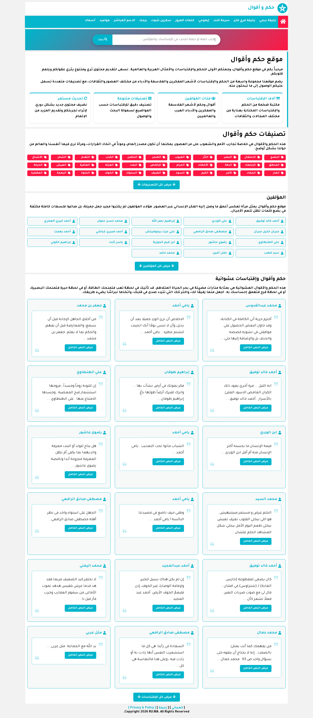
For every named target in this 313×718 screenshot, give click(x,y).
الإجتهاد (250, 165)
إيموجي (203, 20)
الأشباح (37, 157)
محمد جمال (267, 633)
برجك (143, 20)
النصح (274, 157)
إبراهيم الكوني (61, 242)
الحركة (38, 165)
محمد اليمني (91, 566)
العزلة (109, 165)
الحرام (180, 165)
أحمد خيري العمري (57, 221)
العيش (61, 165)
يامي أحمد (181, 306)
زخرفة (163, 708)
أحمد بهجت (62, 231)
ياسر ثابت (116, 242)
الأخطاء (203, 165)
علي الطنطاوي (268, 242)
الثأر (205, 157)
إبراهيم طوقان (177, 372)
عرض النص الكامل (255, 347)
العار (276, 173)
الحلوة (85, 173)
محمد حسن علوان (110, 221)
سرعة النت (221, 20)
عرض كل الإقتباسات (157, 697)
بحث (101, 39)
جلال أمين (220, 253)
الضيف (156, 173)
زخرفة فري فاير (244, 20)
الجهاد (251, 173)
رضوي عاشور (217, 242)
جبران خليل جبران (266, 231)
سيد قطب (271, 253)
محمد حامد (167, 253)
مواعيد (104, 20)
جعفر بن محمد (89, 306)
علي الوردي (219, 221)
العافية (85, 165)
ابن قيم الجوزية (164, 242)
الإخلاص (155, 165)
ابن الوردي (268, 433)
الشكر (62, 157)
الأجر (229, 173)
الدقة (228, 165)
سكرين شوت (161, 20)
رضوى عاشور (90, 433)
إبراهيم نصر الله (163, 221)
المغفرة (36, 173)
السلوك (131, 173)
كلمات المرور (184, 20)
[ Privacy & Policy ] (142, 708)
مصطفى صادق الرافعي (210, 231)
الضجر (156, 157)
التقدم (85, 157)
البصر (228, 157)
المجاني (177, 708)
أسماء (90, 20)
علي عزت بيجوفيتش (160, 231)
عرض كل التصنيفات (156, 185)
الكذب (109, 157)
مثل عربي (94, 633)
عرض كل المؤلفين (156, 266)
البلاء (133, 165)
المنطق (274, 165)
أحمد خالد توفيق (267, 221)
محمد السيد (266, 499)
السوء (180, 173)
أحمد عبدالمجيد (176, 566)
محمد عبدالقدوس (261, 306)
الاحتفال (250, 157)
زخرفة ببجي (267, 20)
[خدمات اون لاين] (283, 22)
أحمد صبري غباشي (109, 231)
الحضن (132, 157)
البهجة (61, 173)
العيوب (180, 157)
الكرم (204, 173)
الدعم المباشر (124, 20)
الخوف (109, 173)
